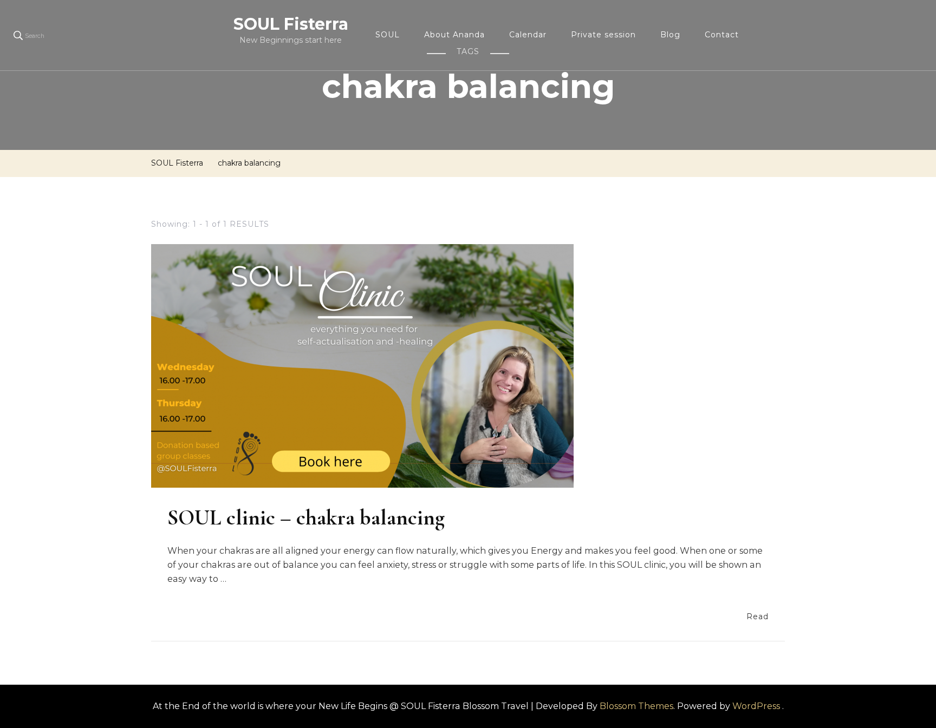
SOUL (387, 35)
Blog (670, 35)
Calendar (528, 35)
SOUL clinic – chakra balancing (306, 517)
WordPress (756, 706)
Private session (603, 35)
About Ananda (454, 35)
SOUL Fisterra (290, 24)
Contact (722, 35)
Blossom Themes (636, 706)
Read (757, 616)
